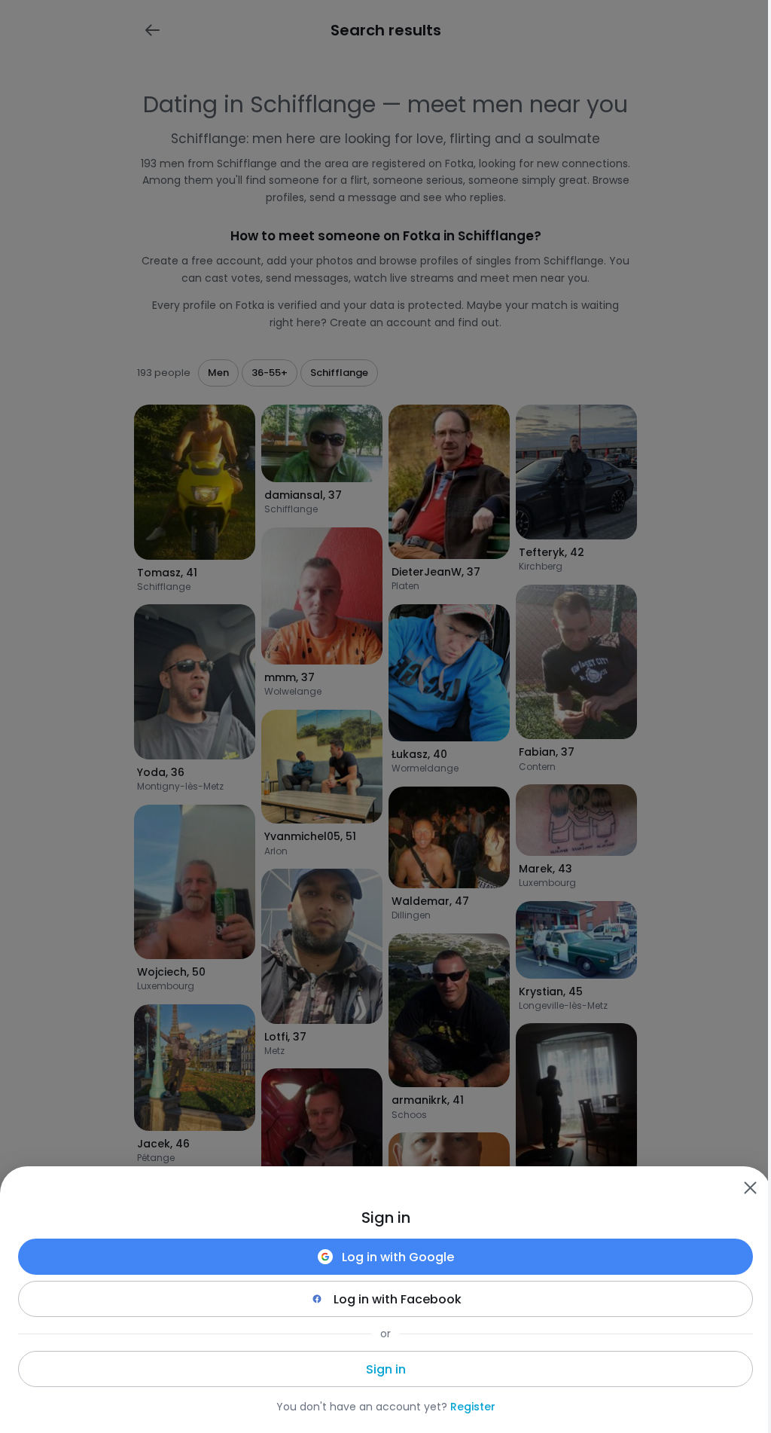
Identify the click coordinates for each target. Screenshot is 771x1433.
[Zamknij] (750, 1187)
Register (472, 1406)
